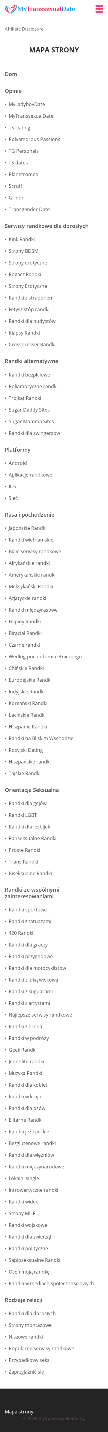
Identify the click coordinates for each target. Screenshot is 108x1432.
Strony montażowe (30, 1325)
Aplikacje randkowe (30, 474)
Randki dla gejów (27, 803)
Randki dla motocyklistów (37, 968)
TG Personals (24, 151)
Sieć (13, 498)
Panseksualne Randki (32, 838)
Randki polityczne (28, 1248)
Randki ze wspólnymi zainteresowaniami (32, 893)
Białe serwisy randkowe (35, 551)
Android (18, 463)
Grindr (16, 197)
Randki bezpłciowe (29, 374)
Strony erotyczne (28, 262)
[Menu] (99, 9)
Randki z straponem (31, 297)
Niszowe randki (26, 1336)
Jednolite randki (26, 1061)
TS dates (18, 162)
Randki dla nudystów (32, 321)
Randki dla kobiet (28, 1085)
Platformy (18, 450)
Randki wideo (24, 1201)
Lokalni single (24, 1178)
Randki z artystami (29, 1003)
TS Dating (19, 127)
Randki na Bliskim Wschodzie (41, 738)
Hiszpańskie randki (30, 761)
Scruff (15, 186)
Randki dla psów (27, 1108)
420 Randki (21, 933)
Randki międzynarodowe (36, 1166)
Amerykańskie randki (32, 574)
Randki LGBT (23, 815)
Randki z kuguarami (31, 991)
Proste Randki (24, 850)
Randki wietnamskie (31, 539)
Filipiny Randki (25, 621)
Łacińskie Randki (27, 715)
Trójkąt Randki (25, 398)
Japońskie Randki (27, 528)
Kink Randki (22, 239)
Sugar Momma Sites (31, 421)
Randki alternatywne (31, 361)
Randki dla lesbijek (29, 826)
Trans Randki (23, 861)
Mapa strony (19, 1411)
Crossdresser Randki (32, 344)
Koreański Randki (28, 703)
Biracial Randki (25, 633)
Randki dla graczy (28, 944)
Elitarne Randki (26, 1120)
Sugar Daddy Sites (29, 409)
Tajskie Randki (24, 773)
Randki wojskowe (28, 1225)
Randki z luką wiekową (33, 979)
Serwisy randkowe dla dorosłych (46, 226)
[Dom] (41, 9)
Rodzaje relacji (23, 1300)
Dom (11, 74)
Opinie (13, 91)
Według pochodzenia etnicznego (45, 656)
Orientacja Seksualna (32, 790)
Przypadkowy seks (29, 1360)
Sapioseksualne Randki (34, 1260)
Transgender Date (29, 209)
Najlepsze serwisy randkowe (40, 1014)
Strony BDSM (23, 251)
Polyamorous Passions (34, 139)
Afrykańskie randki (29, 563)
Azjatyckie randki (27, 598)
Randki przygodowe (31, 956)
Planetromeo (23, 174)
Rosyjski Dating (26, 750)
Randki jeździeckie (29, 1131)
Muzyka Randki (25, 1073)
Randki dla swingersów (34, 433)
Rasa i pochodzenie (29, 515)
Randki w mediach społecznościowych (51, 1283)
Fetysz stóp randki (29, 309)
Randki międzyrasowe (33, 610)
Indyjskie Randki (27, 691)
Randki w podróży (29, 1038)
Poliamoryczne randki (33, 386)
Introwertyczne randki (33, 1190)
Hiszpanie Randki (28, 726)
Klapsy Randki (24, 332)
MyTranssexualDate (31, 116)
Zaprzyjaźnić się (26, 1372)
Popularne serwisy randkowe (41, 1348)
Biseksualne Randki (30, 873)
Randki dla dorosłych (32, 1313)
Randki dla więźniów (31, 1155)
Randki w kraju (25, 1096)
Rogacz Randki (25, 274)
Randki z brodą (25, 1026)
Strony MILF (22, 1213)
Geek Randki (23, 1050)
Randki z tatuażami (30, 921)
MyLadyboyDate (27, 104)
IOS (12, 486)
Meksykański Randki (31, 586)
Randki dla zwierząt (30, 1236)
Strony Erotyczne (28, 286)
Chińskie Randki (26, 668)
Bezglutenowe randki (32, 1143)
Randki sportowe (28, 909)
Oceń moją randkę (29, 1271)
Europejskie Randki (30, 680)
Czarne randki (24, 645)
